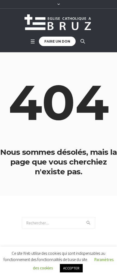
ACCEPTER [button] (71, 268)
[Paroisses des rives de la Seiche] (58, 22)
